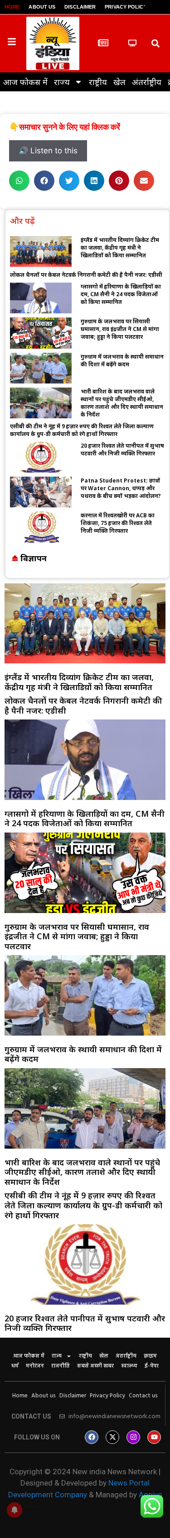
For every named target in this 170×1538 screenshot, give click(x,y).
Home (12, 6)
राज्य (62, 81)
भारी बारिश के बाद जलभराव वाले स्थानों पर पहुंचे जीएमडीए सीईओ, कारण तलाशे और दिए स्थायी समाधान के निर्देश (122, 403)
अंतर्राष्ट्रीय (146, 81)
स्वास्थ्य (129, 1366)
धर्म (15, 1366)
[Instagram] (133, 1437)
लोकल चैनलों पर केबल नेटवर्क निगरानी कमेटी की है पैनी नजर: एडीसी (86, 275)
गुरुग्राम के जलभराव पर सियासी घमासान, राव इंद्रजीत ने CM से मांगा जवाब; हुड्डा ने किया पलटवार (120, 329)
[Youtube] (154, 1437)
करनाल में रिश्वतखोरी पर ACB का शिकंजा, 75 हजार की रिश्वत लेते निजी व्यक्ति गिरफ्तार (118, 523)
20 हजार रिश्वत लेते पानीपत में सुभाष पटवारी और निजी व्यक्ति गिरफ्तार (122, 449)
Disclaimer (80, 6)
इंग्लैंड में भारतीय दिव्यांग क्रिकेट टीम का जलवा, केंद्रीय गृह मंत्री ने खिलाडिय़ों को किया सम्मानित (120, 247)
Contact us (143, 1396)
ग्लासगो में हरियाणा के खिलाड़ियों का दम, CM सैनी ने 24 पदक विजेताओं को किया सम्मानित (121, 294)
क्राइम (150, 1356)
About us (42, 6)
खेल (119, 81)
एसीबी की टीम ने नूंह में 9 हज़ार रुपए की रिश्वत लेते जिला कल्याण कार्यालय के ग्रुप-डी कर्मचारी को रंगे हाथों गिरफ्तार (82, 430)
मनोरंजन (35, 1366)
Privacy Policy (125, 6)
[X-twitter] (112, 1437)
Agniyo (150, 1494)
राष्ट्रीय (98, 81)
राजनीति (60, 1366)
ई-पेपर (152, 1366)
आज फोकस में (25, 81)
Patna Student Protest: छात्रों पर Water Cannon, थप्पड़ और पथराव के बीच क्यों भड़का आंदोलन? (121, 488)
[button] (155, 43)
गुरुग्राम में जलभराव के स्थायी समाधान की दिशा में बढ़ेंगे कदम (122, 360)
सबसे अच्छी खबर (95, 1366)
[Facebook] (91, 1437)
